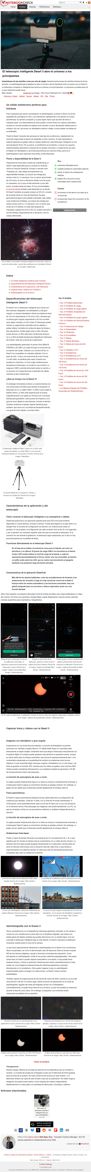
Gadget (36, 96)
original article (33, 1137)
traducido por (29, 93)
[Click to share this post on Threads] (26, 1130)
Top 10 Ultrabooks (67, 332)
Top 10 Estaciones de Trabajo (71, 326)
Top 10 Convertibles (68, 335)
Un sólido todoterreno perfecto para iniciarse (28, 280)
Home (13, 6)
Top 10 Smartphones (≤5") (70, 355)
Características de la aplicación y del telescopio (29, 286)
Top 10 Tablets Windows (69, 341)
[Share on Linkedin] (61, 1130)
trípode (17, 189)
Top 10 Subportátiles (68, 329)
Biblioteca (57, 6)
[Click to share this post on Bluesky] (32, 1130)
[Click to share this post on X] (38, 1130)
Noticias (32, 6)
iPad (46, 96)
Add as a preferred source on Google (44, 1124)
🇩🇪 (71, 93)
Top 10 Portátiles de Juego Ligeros (73, 317)
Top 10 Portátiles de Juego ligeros (73, 308)
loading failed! (58, 210)
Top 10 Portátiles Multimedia (71, 302)
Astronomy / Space (10, 96)
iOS (42, 96)
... (88, 6)
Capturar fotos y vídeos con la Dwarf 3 (26, 289)
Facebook (85, 1143)
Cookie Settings (45, 1164)
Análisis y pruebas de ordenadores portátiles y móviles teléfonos (24, 1155)
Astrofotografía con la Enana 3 (23, 292)
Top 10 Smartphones (68, 352)
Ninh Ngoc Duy (46, 1137)
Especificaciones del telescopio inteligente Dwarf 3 (31, 283)
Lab (13, 189)
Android (22, 96)
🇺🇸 (68, 93)
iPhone (52, 96)
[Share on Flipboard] (55, 1130)
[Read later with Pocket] (50, 1130)
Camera (29, 96)
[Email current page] (67, 1130)
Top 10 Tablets (65, 338)
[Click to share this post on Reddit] (44, 1130)
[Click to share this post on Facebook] (21, 1130)
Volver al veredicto (41, 1061)
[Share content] (15, 1130)
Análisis (22, 6)
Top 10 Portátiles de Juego (70, 305)
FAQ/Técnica (44, 6)
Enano (9, 189)
